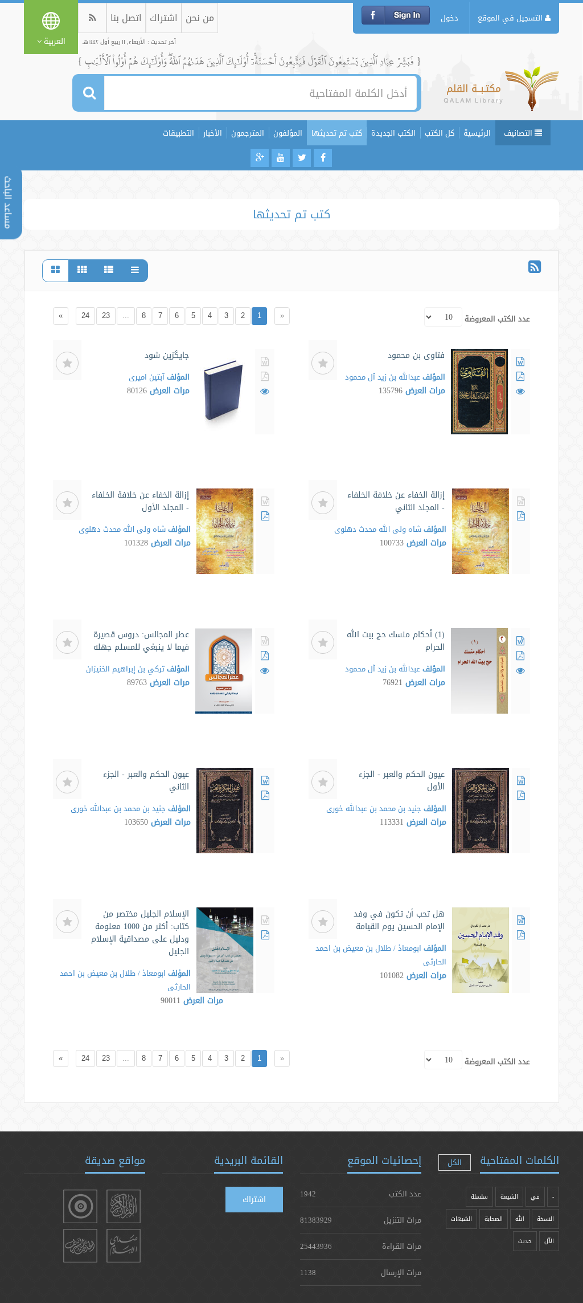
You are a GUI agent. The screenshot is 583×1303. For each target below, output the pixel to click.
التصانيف (519, 133)
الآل (549, 1241)
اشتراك (164, 18)
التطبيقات (178, 133)
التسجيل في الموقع (511, 18)
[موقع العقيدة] (80, 1206)
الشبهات (461, 1219)
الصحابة (494, 1219)
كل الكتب (439, 133)
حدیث (525, 1241)
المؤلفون (287, 133)
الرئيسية (477, 133)
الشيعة (509, 1196)
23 (106, 315)
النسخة (545, 1219)
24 (85, 315)
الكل (454, 1162)
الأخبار (212, 133)
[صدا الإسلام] (123, 1246)
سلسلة (479, 1196)
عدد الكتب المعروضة (497, 318)
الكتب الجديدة (393, 133)
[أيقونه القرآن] (123, 1206)
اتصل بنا (126, 18)
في (535, 1196)
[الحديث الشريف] (80, 1246)
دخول (449, 18)
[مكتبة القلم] (501, 94)
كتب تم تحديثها (336, 133)
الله (519, 1219)
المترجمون (247, 133)
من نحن (200, 18)
